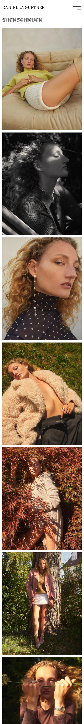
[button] (42, 79)
